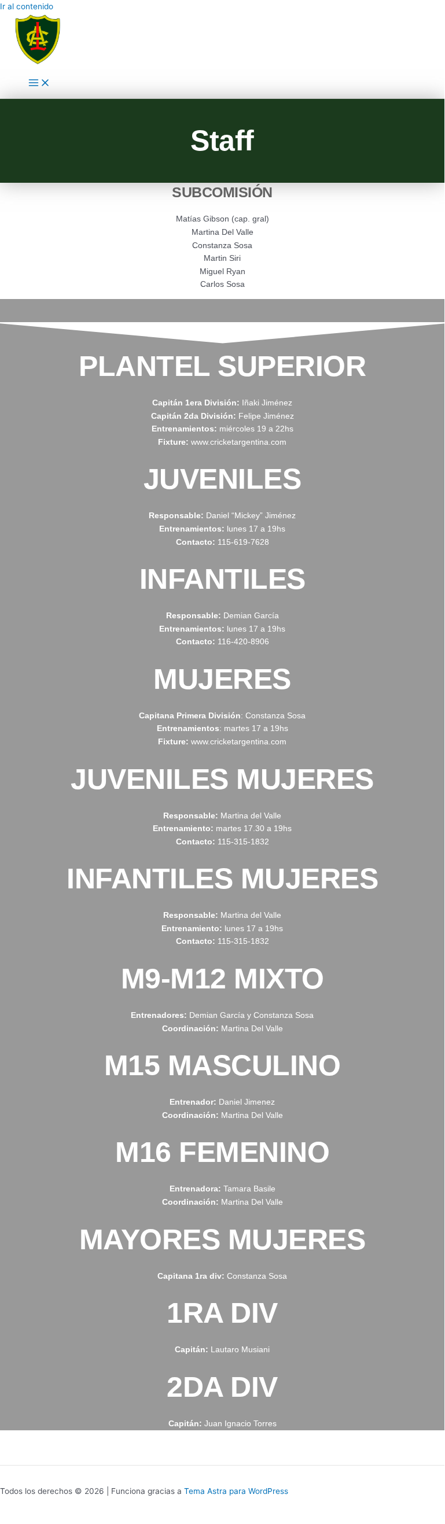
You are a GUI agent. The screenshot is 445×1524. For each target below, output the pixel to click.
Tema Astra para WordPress (236, 1491)
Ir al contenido (26, 6)
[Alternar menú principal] (39, 83)
